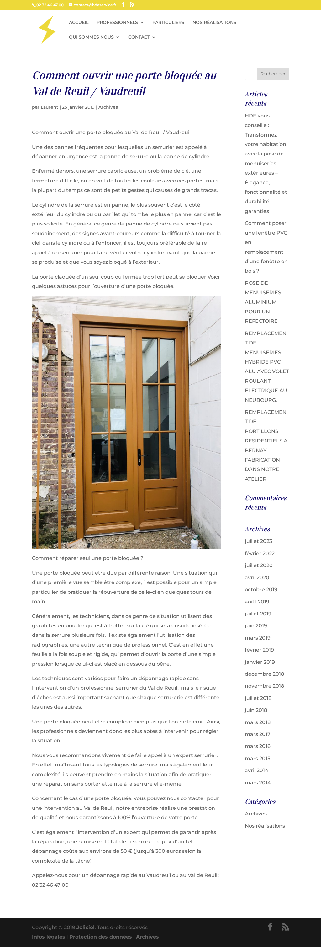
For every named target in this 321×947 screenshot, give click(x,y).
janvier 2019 (260, 662)
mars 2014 (258, 783)
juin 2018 (256, 710)
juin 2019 (256, 626)
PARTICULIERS (168, 22)
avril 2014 (256, 770)
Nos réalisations (265, 826)
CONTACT (139, 37)
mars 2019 (258, 638)
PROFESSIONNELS (117, 22)
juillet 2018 (258, 698)
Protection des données (100, 937)
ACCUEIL (78, 22)
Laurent (49, 107)
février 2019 (259, 650)
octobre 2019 (261, 590)
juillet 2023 (258, 541)
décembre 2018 (264, 674)
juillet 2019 (258, 614)
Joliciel (85, 927)
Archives (108, 107)
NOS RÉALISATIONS (214, 22)
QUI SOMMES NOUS (91, 37)
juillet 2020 (259, 565)
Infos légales (48, 937)
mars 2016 (258, 746)
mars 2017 (258, 734)
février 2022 (260, 553)
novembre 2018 (264, 686)
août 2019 (257, 602)
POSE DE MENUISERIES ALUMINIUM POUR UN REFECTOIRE (263, 302)
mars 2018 (258, 722)
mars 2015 (257, 758)
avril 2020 (257, 578)
